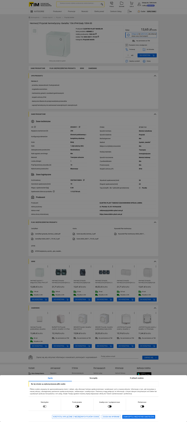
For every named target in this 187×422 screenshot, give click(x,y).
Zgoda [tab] (50, 378)
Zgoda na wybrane (111, 417)
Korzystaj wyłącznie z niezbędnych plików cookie (76, 417)
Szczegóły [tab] (94, 378)
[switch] (77, 406)
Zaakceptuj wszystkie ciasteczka (138, 417)
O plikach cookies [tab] (137, 378)
